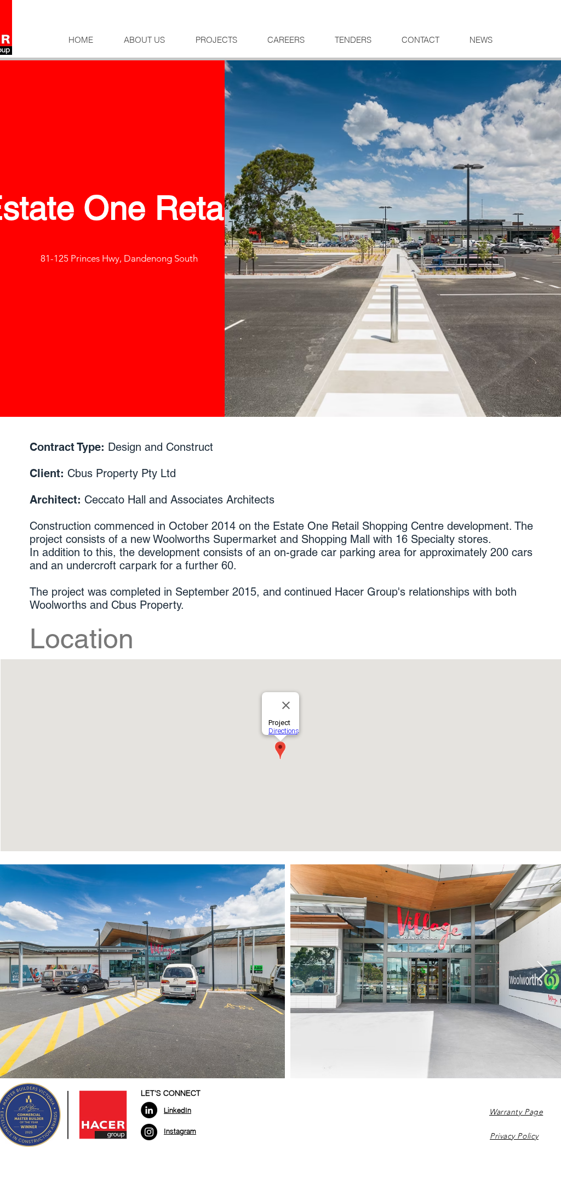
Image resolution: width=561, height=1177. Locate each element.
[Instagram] (149, 1132)
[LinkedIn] (149, 1110)
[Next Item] (542, 971)
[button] (144, 40)
